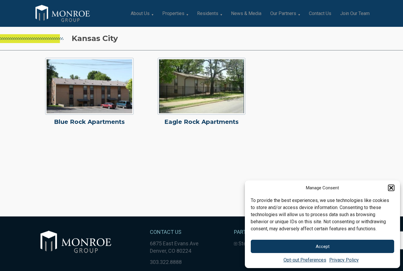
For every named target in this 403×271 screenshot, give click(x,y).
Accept (323, 246)
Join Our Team (355, 13)
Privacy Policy (344, 260)
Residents (207, 13)
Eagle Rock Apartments (201, 121)
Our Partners (283, 13)
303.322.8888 (166, 262)
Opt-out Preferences (305, 260)
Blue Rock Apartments (89, 121)
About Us (140, 13)
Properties (173, 13)
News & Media (246, 13)
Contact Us (320, 13)
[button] (391, 188)
